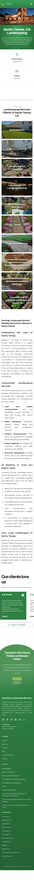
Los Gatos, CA (6, 831)
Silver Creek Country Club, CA (11, 852)
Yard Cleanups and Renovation (11, 783)
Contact (4, 740)
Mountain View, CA (8, 838)
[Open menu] (31, 4)
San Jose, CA (6, 816)
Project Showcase (7, 755)
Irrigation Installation (8, 772)
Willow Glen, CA (7, 827)
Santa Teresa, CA (7, 856)
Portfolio (4, 748)
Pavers (4, 786)
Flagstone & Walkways (9, 790)
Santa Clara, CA (6, 820)
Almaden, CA (6, 849)
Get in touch (17, 678)
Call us (18, 682)
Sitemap (4, 758)
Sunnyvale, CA (6, 834)
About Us (5, 744)
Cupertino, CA (6, 842)
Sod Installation (6, 768)
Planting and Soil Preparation (11, 776)
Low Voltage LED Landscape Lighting (13, 779)
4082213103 (17, 61)
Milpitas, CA (5, 845)
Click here (17, 78)
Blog (3, 751)
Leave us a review (18, 625)
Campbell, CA (6, 824)
